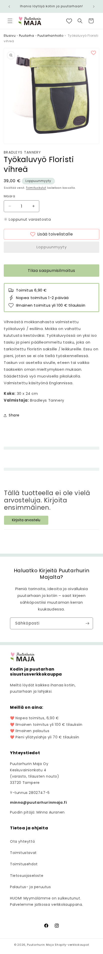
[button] (10, 20)
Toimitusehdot (24, 864)
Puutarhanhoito (50, 35)
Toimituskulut (36, 188)
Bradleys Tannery (22, 152)
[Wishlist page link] (69, 21)
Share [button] (14, 415)
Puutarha (26, 35)
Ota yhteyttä (22, 841)
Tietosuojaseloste (26, 875)
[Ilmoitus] (93, 6)
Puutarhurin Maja (40, 945)
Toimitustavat (23, 852)
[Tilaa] (87, 623)
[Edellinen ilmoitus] (9, 6)
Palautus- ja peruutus (30, 886)
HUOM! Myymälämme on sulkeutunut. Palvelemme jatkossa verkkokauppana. (46, 901)
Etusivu (10, 35)
